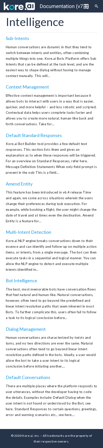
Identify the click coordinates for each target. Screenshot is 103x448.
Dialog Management (26, 329)
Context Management (27, 87)
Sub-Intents (17, 38)
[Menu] (86, 6)
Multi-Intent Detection (28, 232)
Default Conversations (28, 377)
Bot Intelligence (21, 280)
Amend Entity (19, 183)
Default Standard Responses (34, 135)
